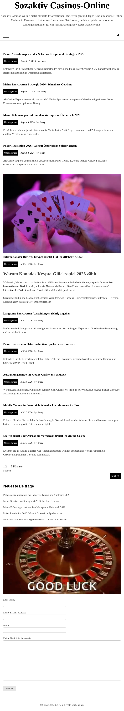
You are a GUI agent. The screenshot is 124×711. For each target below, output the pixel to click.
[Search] (118, 35)
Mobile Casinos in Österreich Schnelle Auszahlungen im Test (41, 405)
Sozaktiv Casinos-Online (62, 5)
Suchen (7, 470)
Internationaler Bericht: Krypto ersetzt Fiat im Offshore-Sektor (43, 256)
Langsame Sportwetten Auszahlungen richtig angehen (36, 313)
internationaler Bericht (14, 290)
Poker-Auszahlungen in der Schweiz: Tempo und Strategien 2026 (43, 54)
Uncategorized (10, 61)
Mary (43, 61)
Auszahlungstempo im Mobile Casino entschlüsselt (34, 374)
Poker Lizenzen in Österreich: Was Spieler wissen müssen (39, 344)
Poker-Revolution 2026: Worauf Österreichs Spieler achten (40, 145)
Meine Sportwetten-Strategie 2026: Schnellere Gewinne (37, 84)
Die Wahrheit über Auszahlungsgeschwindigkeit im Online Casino (44, 435)
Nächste (17, 466)
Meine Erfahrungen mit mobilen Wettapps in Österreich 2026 (41, 115)
